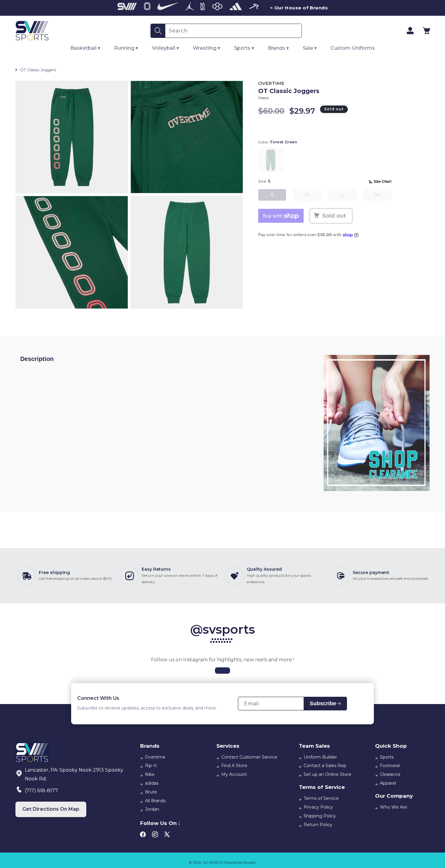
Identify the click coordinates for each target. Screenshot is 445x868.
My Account (234, 774)
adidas (151, 783)
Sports (387, 757)
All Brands (155, 800)
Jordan (152, 809)
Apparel (388, 783)
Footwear (390, 765)
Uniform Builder (320, 757)
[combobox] (233, 31)
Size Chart (382, 182)
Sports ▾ (244, 48)
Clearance (390, 774)
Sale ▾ (310, 48)
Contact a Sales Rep (325, 765)
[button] (426, 30)
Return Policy (318, 824)
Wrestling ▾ (206, 48)
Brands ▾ (278, 48)
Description (37, 359)
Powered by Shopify (239, 862)
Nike (150, 774)
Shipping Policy (320, 816)
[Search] (158, 31)
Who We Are (393, 807)
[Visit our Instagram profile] (222, 670)
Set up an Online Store (327, 774)
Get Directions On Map (50, 809)
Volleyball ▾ (165, 48)
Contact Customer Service (249, 757)
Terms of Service (321, 798)
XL (382, 196)
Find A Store (234, 765)
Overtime (155, 757)
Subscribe (323, 703)
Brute (151, 792)
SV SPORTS (212, 862)
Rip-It (151, 765)
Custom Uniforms (353, 48)
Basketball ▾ (85, 48)
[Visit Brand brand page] (127, 7)
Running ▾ (126, 48)
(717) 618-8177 (41, 790)
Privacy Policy (318, 807)
